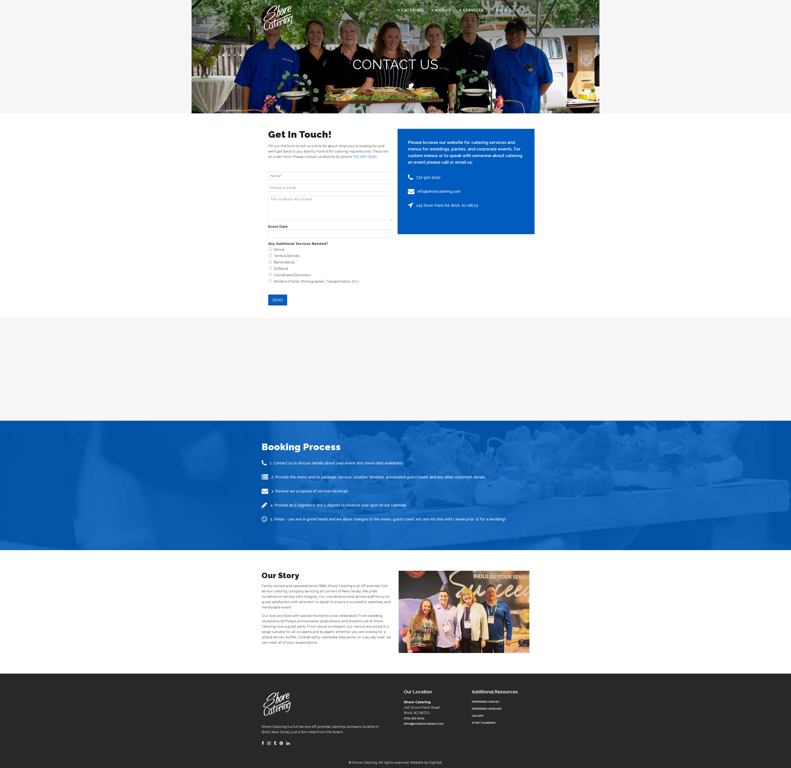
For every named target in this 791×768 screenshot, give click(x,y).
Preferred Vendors (487, 708)
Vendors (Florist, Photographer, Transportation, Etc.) (316, 281)
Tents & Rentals (287, 256)
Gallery (478, 715)
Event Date (278, 227)
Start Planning (484, 722)
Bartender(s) (284, 262)
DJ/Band (281, 269)
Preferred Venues (485, 701)
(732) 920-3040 (414, 718)
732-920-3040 (365, 157)
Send (277, 300)
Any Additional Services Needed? (298, 244)
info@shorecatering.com (423, 723)
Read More (417, 217)
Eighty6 (435, 762)
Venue (279, 249)
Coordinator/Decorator (292, 275)
